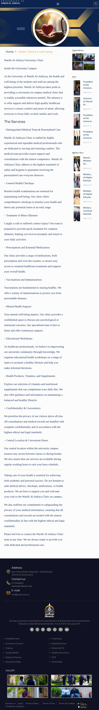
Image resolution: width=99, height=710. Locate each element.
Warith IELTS (58, 648)
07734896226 (17, 583)
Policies (9, 648)
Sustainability (12, 652)
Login (20, 703)
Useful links (57, 662)
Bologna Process (13, 657)
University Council (14, 643)
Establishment (12, 638)
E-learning (56, 638)
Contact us (10, 703)
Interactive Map (13, 662)
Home (10, 52)
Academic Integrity (15, 706)
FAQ (54, 657)
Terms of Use (48, 703)
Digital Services (59, 643)
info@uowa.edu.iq (20, 594)
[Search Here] (95, 4)
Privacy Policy (32, 703)
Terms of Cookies (67, 703)
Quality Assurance (60, 652)
